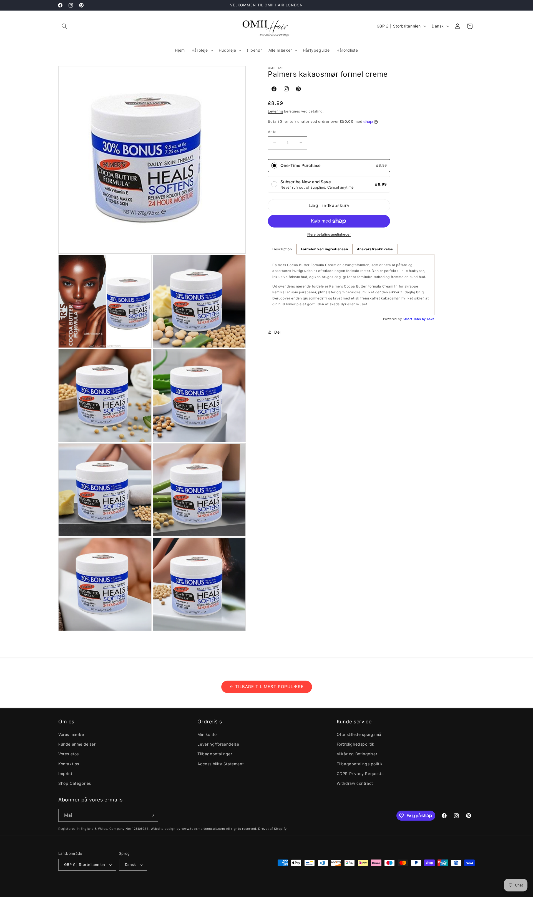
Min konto (207, 734)
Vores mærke (71, 734)
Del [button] (277, 332)
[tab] (324, 249)
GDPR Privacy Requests (360, 773)
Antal (272, 131)
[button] (64, 26)
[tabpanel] (351, 284)
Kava (430, 319)
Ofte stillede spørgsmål (360, 734)
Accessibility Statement (220, 763)
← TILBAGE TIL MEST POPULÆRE (267, 686)
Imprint (65, 773)
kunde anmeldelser (76, 744)
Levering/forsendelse (218, 744)
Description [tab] (282, 249)
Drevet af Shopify (272, 829)
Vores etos (68, 753)
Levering (275, 111)
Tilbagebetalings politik (360, 763)
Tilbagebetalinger (214, 753)
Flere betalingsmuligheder (329, 234)
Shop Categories (74, 783)
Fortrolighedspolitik (355, 744)
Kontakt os (68, 763)
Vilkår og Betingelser (357, 753)
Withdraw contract (355, 783)
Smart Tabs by (415, 319)
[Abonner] (152, 815)
